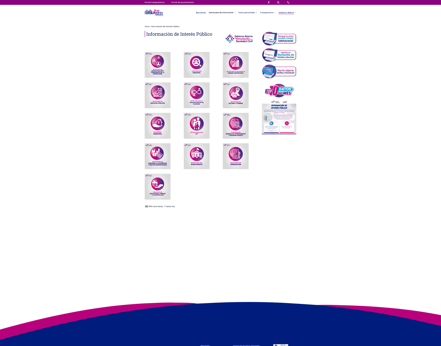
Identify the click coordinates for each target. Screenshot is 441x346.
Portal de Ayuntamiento (182, 2)
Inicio (147, 26)
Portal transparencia (154, 2)
